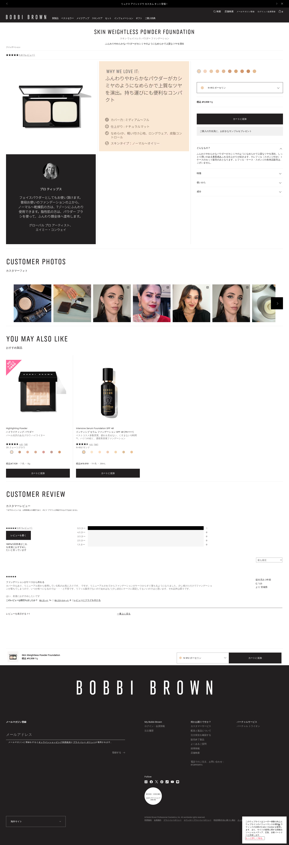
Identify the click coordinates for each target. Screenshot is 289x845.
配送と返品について (201, 730)
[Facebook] (151, 781)
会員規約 (157, 820)
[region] (264, 829)
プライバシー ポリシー (84, 742)
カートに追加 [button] (240, 118)
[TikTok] (167, 781)
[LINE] (177, 781)
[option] (199, 71)
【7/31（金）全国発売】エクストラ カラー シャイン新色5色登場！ (144, 3)
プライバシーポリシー (172, 820)
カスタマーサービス (201, 726)
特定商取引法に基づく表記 (224, 820)
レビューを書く (18, 535)
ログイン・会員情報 (154, 726)
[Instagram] (146, 781)
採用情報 (195, 748)
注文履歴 (149, 730)
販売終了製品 (197, 739)
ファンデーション (13, 47)
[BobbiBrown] (26, 17)
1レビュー (29, 55)
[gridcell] (11, 452)
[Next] (276, 4)
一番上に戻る (124, 613)
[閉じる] (279, 824)
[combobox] (203, 658)
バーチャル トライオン (248, 726)
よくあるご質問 (199, 743)
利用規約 (148, 820)
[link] (280, 11)
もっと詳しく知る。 (254, 838)
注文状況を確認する (201, 735)
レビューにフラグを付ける (87, 600)
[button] (123, 18)
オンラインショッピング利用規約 (55, 742)
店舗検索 (229, 11)
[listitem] (38, 419)
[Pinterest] (161, 781)
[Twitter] (156, 781)
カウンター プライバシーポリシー (197, 820)
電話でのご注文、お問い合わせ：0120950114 (208, 763)
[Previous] (7, 4)
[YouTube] (172, 781)
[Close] (282, 4)
